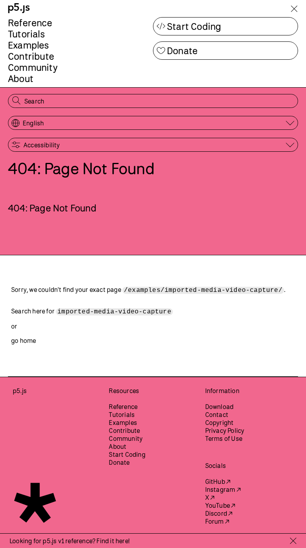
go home (23, 340)
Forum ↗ (217, 521)
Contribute (31, 56)
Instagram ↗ (223, 489)
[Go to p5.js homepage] (19, 8)
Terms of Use (223, 438)
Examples (28, 45)
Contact (216, 414)
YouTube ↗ (220, 505)
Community (33, 67)
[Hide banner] (293, 541)
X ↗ (210, 497)
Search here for (91, 311)
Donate (182, 50)
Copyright (219, 422)
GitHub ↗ (218, 481)
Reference (30, 22)
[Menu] (294, 10)
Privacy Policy (225, 430)
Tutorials (26, 33)
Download (219, 406)
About (20, 78)
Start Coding (194, 26)
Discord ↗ (219, 513)
